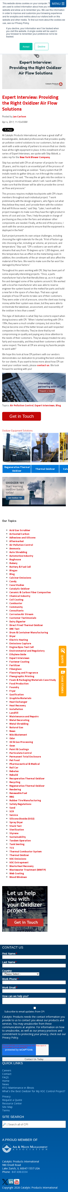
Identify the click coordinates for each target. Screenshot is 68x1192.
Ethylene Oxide (17, 654)
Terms (6, 1110)
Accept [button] (26, 46)
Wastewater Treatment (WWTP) (27, 870)
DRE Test (14, 629)
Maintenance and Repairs (24, 716)
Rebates (14, 771)
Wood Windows (18, 877)
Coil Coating (16, 599)
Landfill (13, 713)
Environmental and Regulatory (27, 650)
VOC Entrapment (18, 862)
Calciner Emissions (20, 577)
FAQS (5, 1077)
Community (16, 607)
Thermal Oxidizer (45, 469)
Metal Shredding (18, 723)
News (12, 731)
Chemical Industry (19, 596)
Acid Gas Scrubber (19, 530)
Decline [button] (41, 46)
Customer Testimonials (22, 618)
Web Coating (16, 873)
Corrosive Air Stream (21, 614)
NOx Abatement (18, 734)
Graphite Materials (20, 698)
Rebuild (13, 775)
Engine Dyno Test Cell (21, 647)
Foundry (14, 687)
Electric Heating (18, 640)
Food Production (19, 683)
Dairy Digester (17, 621)
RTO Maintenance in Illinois (18, 1087)
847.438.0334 (19, 1172)
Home (5, 1080)
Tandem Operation (20, 840)
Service (13, 815)
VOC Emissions (17, 859)
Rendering (15, 789)
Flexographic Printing (21, 676)
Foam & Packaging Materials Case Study (32, 680)
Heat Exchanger (18, 702)
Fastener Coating (19, 661)
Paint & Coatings (19, 749)
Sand (12, 807)
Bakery (13, 563)
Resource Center (12, 1103)
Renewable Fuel (18, 793)
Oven (12, 745)
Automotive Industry (21, 556)
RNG (11, 796)
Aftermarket (16, 541)
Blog (58, 405)
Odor (12, 738)
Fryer (12, 691)
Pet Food (14, 760)
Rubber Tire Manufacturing (25, 800)
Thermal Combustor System (25, 851)
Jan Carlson (19, 116)
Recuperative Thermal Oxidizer (27, 778)
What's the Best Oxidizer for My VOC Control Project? (33, 1091)
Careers (6, 1070)
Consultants (16, 610)
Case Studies (16, 585)
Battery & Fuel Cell (20, 567)
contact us (43, 365)
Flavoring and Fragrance (23, 672)
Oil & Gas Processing (21, 742)
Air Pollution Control (22, 405)
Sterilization (16, 829)
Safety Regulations (20, 804)
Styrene (13, 833)
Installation (16, 709)
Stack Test (15, 826)
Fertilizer (14, 665)
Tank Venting (16, 844)
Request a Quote (12, 1100)
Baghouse (15, 559)
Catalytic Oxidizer (19, 588)
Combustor (15, 603)
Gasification (16, 694)
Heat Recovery (17, 705)
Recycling (14, 782)
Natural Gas (16, 727)
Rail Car (13, 767)
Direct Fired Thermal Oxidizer (26, 625)
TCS (11, 848)
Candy (13, 581)
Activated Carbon (19, 534)
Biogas (13, 570)
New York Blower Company (35, 157)
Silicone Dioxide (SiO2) (21, 818)
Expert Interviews (45, 405)
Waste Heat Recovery (21, 866)
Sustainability (17, 837)
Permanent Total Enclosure (25, 756)
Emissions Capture (20, 643)
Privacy (6, 1096)
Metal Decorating (19, 720)
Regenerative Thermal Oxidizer (27, 786)
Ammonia (14, 548)
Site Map (7, 1107)
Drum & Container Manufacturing (28, 632)
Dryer (12, 636)
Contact (6, 1074)
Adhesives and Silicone (22, 537)
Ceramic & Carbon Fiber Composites (30, 592)
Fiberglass (15, 669)
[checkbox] (34, 1009)
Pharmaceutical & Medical (24, 764)
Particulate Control (20, 753)
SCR (11, 811)
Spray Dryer (16, 822)
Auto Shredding (18, 552)
